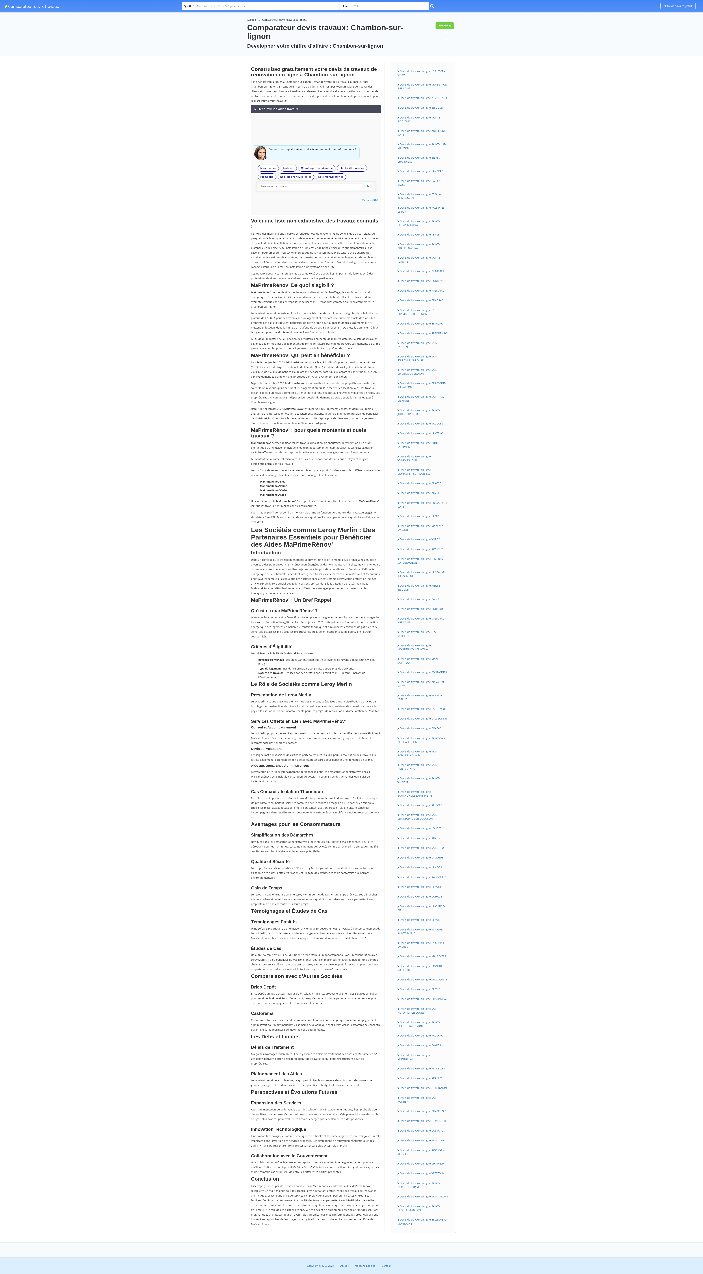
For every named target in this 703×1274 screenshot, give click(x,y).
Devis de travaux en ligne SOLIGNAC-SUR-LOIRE (421, 620)
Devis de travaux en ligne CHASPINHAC (423, 999)
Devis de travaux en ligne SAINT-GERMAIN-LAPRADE (418, 223)
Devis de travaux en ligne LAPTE (419, 516)
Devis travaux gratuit (679, 6)
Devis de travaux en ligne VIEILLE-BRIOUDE (419, 587)
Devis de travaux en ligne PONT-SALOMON (418, 444)
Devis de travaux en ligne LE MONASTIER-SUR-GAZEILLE (415, 471)
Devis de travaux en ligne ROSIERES (421, 549)
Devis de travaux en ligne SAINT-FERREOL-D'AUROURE (418, 358)
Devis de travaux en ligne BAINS (419, 599)
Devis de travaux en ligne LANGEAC (421, 171)
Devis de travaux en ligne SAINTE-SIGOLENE (419, 119)
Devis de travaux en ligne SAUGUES (421, 423)
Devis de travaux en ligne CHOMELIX (422, 1163)
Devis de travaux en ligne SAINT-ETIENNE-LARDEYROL (418, 1024)
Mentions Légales (365, 1265)
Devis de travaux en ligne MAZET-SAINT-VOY (419, 660)
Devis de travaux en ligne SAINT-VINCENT (418, 780)
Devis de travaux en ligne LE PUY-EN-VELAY (421, 73)
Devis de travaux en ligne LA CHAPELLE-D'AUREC (422, 944)
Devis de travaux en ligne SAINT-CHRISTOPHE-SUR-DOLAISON (418, 816)
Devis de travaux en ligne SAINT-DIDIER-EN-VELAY (418, 246)
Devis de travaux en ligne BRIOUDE (421, 107)
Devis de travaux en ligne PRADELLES (422, 1068)
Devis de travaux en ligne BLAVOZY (421, 483)
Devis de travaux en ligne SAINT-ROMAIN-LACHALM (418, 753)
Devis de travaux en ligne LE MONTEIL (423, 1121)
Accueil (251, 19)
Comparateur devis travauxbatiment (284, 19)
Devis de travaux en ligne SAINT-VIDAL (423, 1140)
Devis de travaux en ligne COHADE (421, 896)
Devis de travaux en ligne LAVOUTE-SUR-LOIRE (420, 968)
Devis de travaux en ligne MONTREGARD (414, 1057)
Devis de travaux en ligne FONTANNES (423, 672)
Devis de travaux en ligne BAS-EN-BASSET (419, 182)
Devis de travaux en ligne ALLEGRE (421, 805)
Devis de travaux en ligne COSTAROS (422, 1130)
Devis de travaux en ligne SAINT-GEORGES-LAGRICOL (418, 1208)
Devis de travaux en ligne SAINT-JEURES (424, 848)
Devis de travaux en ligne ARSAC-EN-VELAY (421, 683)
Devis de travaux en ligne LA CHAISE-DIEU (421, 908)
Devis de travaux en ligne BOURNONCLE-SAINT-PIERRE (415, 793)
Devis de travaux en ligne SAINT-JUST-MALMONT (421, 146)
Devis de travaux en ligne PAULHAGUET (424, 709)
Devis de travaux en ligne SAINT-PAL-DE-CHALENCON (421, 740)
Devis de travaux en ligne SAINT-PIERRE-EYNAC (418, 766)
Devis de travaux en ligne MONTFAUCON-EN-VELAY (414, 647)
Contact (386, 1265)
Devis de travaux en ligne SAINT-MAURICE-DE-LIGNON (418, 371)
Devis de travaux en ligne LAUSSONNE (423, 718)
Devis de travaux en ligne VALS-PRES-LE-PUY (421, 209)
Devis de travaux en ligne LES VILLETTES (416, 633)
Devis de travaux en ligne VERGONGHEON (414, 458)
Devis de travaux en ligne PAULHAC (421, 1035)
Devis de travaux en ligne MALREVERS (423, 956)
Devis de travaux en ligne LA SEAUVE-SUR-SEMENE (421, 574)
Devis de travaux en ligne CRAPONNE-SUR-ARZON (421, 385)
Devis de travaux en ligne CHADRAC (421, 300)
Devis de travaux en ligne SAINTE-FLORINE (419, 259)
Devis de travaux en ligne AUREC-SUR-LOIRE (422, 132)
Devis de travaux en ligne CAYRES (420, 1045)
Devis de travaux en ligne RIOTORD (421, 609)
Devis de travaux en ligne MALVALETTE (423, 979)
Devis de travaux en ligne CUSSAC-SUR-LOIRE (422, 504)
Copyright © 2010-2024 (320, 1265)
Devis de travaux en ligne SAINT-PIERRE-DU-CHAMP (418, 1185)
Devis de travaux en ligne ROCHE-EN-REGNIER (421, 1152)
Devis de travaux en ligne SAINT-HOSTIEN (418, 1099)
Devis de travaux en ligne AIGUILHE (421, 493)
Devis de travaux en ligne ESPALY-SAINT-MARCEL (419, 196)
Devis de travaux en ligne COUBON (421, 281)
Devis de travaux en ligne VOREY (420, 539)
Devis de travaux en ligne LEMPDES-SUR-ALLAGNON (420, 560)
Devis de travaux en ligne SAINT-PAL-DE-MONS (421, 398)
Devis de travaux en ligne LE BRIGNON (423, 1088)
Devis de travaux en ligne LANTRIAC (422, 433)
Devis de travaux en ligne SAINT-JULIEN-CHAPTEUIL (418, 412)
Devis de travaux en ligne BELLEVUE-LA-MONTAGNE (422, 1221)
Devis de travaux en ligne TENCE (420, 234)
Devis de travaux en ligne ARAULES (421, 1078)
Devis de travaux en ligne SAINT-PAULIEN (418, 344)
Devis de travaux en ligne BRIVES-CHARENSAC (419, 159)
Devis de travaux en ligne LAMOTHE (422, 857)
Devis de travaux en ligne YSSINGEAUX (423, 98)
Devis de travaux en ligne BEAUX (420, 919)
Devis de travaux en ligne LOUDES (420, 828)
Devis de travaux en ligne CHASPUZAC (423, 1111)
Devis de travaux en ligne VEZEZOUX (422, 1173)
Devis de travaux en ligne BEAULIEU (421, 887)
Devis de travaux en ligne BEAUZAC (421, 323)
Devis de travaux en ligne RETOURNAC (423, 333)
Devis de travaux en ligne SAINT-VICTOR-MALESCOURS (418, 1010)
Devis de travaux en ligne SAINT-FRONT (424, 1196)
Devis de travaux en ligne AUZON (420, 838)
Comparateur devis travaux (33, 6)
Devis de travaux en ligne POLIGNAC (422, 290)
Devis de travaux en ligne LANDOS (421, 867)
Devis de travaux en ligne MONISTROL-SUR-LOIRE (422, 86)
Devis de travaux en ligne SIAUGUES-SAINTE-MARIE (421, 931)
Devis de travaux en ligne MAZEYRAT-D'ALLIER (421, 527)
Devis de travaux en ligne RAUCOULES (423, 877)
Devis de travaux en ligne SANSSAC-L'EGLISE (420, 697)
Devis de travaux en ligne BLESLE (420, 989)
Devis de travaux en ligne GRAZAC (420, 728)
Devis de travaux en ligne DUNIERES (422, 271)
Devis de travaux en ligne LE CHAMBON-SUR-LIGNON (415, 312)
